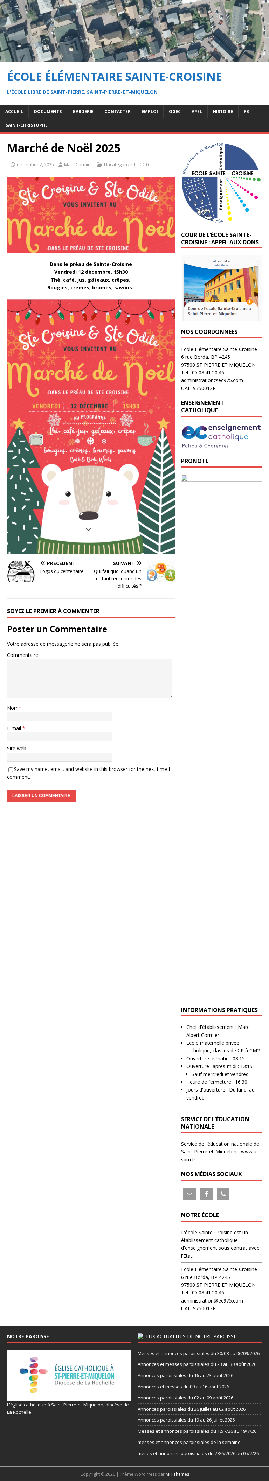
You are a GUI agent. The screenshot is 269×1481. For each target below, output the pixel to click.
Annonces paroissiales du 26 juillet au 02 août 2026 (192, 1409)
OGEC (175, 111)
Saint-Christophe (27, 125)
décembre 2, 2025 (35, 164)
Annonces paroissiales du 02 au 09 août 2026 (185, 1398)
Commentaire (22, 655)
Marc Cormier (78, 164)
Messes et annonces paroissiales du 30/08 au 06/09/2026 (199, 1353)
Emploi (150, 111)
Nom (13, 707)
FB (246, 111)
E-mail (14, 728)
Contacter (117, 111)
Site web (16, 748)
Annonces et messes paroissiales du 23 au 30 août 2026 (197, 1364)
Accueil (14, 111)
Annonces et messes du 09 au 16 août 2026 (183, 1386)
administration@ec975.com (212, 380)
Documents (48, 111)
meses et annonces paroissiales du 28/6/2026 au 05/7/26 (198, 1453)
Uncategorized (119, 164)
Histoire (223, 111)
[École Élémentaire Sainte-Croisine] (134, 58)
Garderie (83, 111)
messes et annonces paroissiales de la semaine (189, 1442)
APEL (197, 111)
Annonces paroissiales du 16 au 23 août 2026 (185, 1375)
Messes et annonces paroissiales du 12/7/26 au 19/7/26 (197, 1431)
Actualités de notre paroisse (196, 1336)
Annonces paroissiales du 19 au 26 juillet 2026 (186, 1420)
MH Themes (177, 1474)
